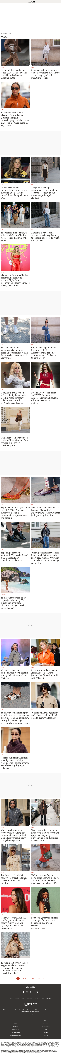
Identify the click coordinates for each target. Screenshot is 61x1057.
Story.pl (46, 1035)
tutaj (14, 1055)
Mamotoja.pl (15, 1029)
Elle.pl (15, 1020)
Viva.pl (45, 1029)
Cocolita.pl (15, 1026)
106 (33, 978)
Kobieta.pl (45, 1023)
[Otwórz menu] (2, 2)
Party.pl (15, 1023)
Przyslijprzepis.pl (45, 1026)
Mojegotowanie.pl (15, 1032)
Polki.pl (45, 1020)
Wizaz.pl (46, 1032)
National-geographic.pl (15, 1035)
